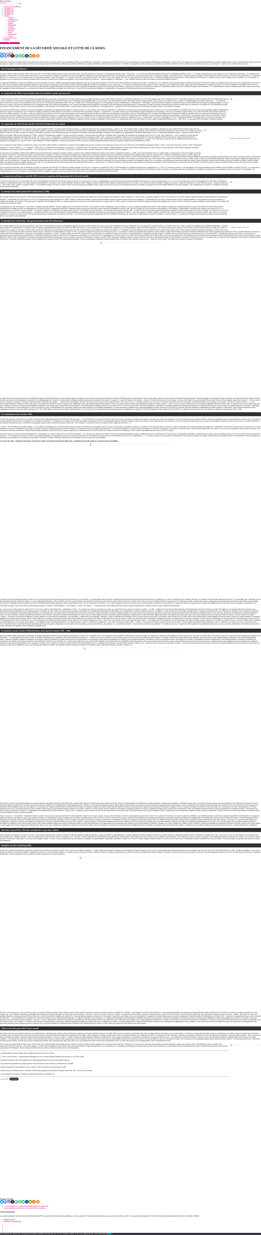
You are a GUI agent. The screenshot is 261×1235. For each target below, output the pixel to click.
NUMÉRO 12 (4, 43)
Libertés (10, 27)
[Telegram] (23, 56)
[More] (38, 56)
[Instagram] (9, 56)
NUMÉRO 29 (8, 12)
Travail (10, 36)
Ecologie (11, 17)
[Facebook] (5, 56)
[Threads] (12, 56)
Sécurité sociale (15, 43)
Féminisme (11, 21)
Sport (10, 32)
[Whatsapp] (19, 56)
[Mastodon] (16, 56)
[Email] (30, 56)
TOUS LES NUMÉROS (12, 6)
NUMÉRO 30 (8, 14)
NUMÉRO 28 (8, 10)
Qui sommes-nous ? (10, 38)
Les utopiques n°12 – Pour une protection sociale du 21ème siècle (26, 1206)
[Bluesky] (2, 56)
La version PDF (4, 1079)
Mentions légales (9, 1219)
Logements (11, 28)
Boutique (7, 39)
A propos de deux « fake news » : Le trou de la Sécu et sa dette (25, 1208)
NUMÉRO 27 (8, 8)
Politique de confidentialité (12, 1221)
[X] (27, 56)
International (12, 25)
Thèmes (6, 16)
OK (109, 1234)
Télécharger (14, 1079)
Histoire (10, 23)
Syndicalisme (12, 34)
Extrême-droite (13, 19)
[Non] (112, 1234)
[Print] (34, 56)
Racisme (11, 30)
